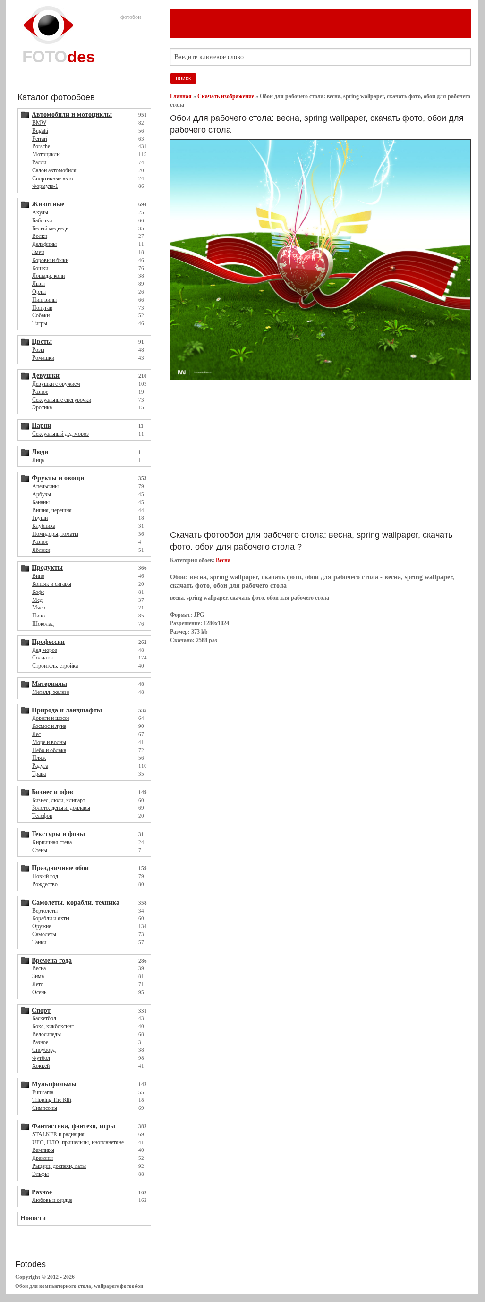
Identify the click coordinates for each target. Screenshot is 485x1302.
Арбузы (41, 494)
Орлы (39, 291)
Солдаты (42, 657)
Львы (38, 283)
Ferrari (39, 138)
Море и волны (49, 742)
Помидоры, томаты (55, 534)
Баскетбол (44, 1018)
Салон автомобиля (54, 170)
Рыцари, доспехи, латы (59, 1166)
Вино (38, 576)
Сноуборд (44, 1050)
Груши (40, 518)
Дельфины (44, 244)
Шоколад (43, 623)
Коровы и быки (50, 260)
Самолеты (44, 934)
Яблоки (41, 550)
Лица (38, 460)
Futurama (42, 1092)
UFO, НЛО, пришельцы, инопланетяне (78, 1142)
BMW (39, 122)
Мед (37, 600)
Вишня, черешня (52, 510)
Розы (38, 350)
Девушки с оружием (56, 383)
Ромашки (43, 358)
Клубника (43, 526)
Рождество (45, 884)
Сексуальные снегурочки (61, 400)
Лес (36, 734)
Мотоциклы (46, 154)
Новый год (45, 876)
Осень (39, 992)
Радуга (40, 765)
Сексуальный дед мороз (60, 434)
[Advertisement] (280, 455)
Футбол (41, 1058)
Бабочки (42, 220)
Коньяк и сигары (51, 584)
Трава (39, 773)
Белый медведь (50, 228)
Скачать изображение (225, 96)
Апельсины (45, 486)
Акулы (40, 212)
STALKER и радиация (58, 1134)
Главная (181, 96)
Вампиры (43, 1150)
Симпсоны (44, 1108)
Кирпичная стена (52, 842)
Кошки (40, 268)
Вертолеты (45, 910)
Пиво (38, 615)
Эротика (42, 407)
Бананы (41, 502)
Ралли (39, 162)
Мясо (38, 607)
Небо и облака (49, 750)
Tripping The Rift (51, 1100)
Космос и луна (49, 726)
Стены (39, 850)
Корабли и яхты (50, 918)
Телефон (42, 815)
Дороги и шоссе (50, 718)
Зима (38, 976)
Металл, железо (50, 692)
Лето (37, 984)
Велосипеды (46, 1034)
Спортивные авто (52, 178)
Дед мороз (44, 650)
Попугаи (42, 307)
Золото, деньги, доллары (61, 807)
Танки (39, 942)
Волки (39, 236)
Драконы (42, 1158)
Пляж (39, 757)
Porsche (41, 146)
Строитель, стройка (55, 665)
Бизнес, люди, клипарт (58, 800)
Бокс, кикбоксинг (53, 1026)
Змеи (38, 252)
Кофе (38, 592)
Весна (39, 968)
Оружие (41, 926)
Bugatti (40, 130)
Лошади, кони (48, 275)
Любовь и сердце (52, 1200)
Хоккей (41, 1066)
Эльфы (40, 1174)
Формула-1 (45, 186)
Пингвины (44, 299)
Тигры (39, 323)
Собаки (41, 315)
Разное (40, 392)
